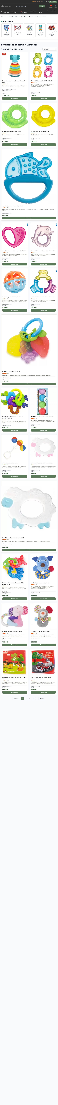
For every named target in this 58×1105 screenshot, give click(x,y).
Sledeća (42, 698)
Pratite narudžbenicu (38, 1)
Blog (55, 11)
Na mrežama (24, 11)
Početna (3, 16)
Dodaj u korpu (14, 98)
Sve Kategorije (6, 11)
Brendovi (49, 11)
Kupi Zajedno (15, 11)
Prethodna (16, 698)
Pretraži (42, 6)
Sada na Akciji (41, 11)
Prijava (47, 1)
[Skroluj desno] (55, 30)
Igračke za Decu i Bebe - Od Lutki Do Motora (17, 16)
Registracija (53, 1)
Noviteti (33, 11)
